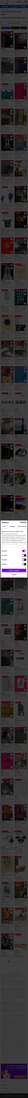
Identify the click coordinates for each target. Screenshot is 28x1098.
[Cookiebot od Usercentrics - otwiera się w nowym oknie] (20, 522)
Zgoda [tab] (4, 526)
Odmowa (14, 574)
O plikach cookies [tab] (21, 526)
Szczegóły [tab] (12, 526)
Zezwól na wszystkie (14, 570)
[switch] (24, 555)
